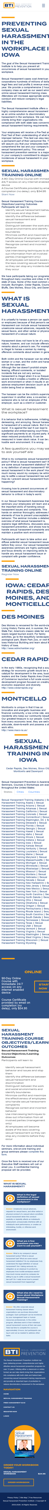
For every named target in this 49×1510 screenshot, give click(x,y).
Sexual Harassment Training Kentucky (22, 847)
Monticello (19, 771)
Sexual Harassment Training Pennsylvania (23, 907)
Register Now (10, 574)
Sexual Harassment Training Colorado (24, 813)
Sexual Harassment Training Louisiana (24, 850)
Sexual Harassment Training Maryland (22, 856)
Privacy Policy (12, 1497)
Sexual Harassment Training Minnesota (24, 864)
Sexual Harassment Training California (24, 810)
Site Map (23, 1497)
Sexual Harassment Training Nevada (24, 878)
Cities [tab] (20, 791)
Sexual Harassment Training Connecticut (24, 816)
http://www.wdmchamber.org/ (18, 648)
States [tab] (8, 791)
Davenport (37, 771)
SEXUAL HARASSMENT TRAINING (18, 1398)
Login (6, 1416)
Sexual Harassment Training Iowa (23, 841)
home (6, 1394)
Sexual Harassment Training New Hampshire (23, 881)
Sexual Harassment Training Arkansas (23, 807)
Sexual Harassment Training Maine (24, 853)
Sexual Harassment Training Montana (24, 873)
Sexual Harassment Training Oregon (25, 904)
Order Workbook (19, 1482)
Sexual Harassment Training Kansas (21, 844)
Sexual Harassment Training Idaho (23, 833)
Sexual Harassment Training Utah (22, 924)
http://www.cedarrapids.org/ (17, 687)
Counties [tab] (34, 791)
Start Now (8, 194)
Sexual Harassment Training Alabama (23, 799)
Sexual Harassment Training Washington (23, 933)
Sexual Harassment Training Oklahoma (22, 901)
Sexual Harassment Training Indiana (23, 838)
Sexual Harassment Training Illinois (22, 836)
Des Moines (30, 768)
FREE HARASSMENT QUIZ (14, 1403)
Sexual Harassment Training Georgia (23, 827)
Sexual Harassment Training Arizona (23, 804)
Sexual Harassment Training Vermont (22, 927)
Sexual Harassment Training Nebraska (24, 876)
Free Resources (35, 1497)
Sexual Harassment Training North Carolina (24, 893)
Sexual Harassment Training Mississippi (25, 867)
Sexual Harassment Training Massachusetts (24, 858)
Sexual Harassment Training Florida (24, 824)
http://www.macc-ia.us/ (15, 730)
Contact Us (9, 1407)
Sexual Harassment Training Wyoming (25, 941)
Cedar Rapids (14, 768)
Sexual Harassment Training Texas (25, 921)
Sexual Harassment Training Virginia (24, 930)
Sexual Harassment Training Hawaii (23, 830)
